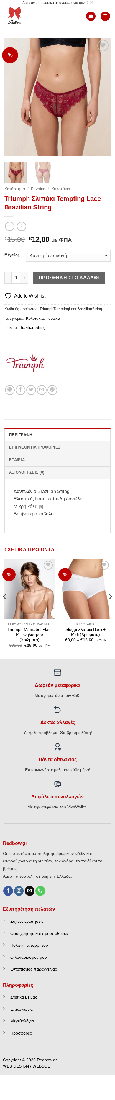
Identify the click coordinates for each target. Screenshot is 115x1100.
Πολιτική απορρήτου (29, 945)
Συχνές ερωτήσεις (26, 921)
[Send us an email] (29, 891)
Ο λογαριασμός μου (28, 957)
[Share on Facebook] (20, 390)
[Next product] (9, 226)
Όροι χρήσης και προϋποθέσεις (39, 933)
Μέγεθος (12, 255)
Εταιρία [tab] (17, 460)
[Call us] (40, 891)
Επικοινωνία (21, 1009)
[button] (91, 16)
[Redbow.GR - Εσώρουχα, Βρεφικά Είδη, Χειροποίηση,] (24, 16)
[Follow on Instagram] (19, 891)
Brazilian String (32, 327)
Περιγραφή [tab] (20, 435)
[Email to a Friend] (42, 390)
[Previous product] (21, 226)
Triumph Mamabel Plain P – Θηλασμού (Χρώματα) (29, 634)
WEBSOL (41, 1066)
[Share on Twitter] (31, 390)
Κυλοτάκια (60, 189)
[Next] (101, 97)
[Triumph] (26, 363)
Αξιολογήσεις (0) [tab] (26, 472)
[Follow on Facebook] (8, 891)
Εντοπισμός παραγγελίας (33, 969)
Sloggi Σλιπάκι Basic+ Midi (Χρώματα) (85, 632)
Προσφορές (21, 1033)
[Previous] (14, 97)
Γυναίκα (38, 189)
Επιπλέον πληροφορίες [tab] (34, 447)
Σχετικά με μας (23, 997)
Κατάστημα (14, 189)
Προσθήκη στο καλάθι (69, 277)
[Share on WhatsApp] (10, 390)
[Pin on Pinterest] (52, 390)
